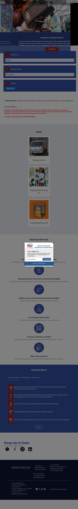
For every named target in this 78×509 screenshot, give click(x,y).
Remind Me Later (41, 263)
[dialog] (39, 254)
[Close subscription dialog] (53, 243)
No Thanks (35, 263)
